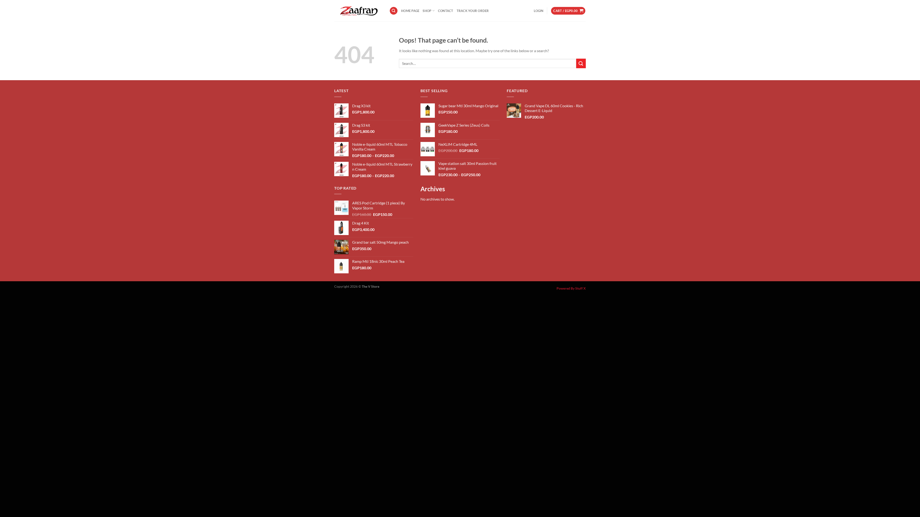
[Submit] (581, 63)
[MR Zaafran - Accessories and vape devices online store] (358, 11)
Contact (445, 11)
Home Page (410, 11)
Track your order (473, 11)
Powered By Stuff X (571, 288)
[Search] (393, 11)
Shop (427, 11)
